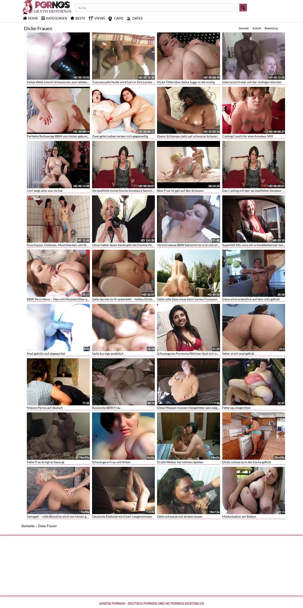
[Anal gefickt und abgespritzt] (58, 327)
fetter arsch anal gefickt (238, 353)
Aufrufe (256, 28)
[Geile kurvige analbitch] (123, 327)
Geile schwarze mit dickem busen (180, 516)
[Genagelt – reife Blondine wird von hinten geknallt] (58, 490)
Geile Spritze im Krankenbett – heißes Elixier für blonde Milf (133, 299)
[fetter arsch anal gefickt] (253, 327)
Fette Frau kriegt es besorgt (45, 462)
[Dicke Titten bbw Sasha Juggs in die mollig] (188, 56)
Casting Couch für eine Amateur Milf (247, 136)
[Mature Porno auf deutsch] (58, 382)
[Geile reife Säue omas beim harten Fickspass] (188, 273)
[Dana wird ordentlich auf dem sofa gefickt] (253, 273)
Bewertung (271, 28)
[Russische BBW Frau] (123, 382)
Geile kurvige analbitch (108, 353)
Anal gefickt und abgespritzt (46, 353)
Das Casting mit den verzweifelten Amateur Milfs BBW (259, 190)
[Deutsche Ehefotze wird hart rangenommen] (123, 490)
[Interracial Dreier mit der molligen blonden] (253, 56)
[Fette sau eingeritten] (253, 382)
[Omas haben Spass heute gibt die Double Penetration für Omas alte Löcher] (123, 219)
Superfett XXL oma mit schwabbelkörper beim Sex (256, 245)
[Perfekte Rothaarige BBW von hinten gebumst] (58, 110)
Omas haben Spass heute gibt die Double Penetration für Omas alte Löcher (143, 245)
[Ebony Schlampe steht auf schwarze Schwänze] (188, 110)
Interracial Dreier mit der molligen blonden (252, 82)
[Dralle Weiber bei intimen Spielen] (188, 436)
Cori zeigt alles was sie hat (45, 190)
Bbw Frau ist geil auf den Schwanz (180, 190)
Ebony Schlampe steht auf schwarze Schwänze (188, 136)
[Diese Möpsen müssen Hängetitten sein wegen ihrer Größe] (188, 382)
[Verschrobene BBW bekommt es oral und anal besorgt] (188, 219)
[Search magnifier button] (243, 7)
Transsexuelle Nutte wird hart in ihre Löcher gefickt (127, 82)
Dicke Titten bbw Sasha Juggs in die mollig (186, 82)
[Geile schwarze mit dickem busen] (188, 490)
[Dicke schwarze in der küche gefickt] (253, 436)
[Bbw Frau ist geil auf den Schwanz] (188, 164)
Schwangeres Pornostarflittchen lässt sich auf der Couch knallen (201, 353)
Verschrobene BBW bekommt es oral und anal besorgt (194, 245)
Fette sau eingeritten (236, 408)
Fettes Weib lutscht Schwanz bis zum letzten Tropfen (63, 82)
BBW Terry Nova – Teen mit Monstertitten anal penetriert (66, 299)
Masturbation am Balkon (239, 516)
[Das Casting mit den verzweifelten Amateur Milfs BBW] (253, 164)
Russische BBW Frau (106, 408)
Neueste (244, 28)
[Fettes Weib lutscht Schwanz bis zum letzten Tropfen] (58, 56)
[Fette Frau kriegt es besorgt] (58, 436)
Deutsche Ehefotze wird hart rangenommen (122, 516)
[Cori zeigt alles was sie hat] (58, 164)
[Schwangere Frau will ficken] (123, 436)
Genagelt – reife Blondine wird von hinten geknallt (61, 516)
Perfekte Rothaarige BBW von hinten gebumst (58, 136)
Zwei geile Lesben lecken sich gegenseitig (120, 136)
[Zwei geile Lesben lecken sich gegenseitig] (123, 110)
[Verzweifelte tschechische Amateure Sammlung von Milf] (123, 164)
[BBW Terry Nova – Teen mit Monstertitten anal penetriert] (58, 273)
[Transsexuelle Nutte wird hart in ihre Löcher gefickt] (123, 56)
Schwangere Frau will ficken (111, 462)
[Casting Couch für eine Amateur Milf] (253, 110)
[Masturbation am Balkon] (253, 490)
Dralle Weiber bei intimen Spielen (180, 462)
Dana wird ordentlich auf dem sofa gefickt (251, 299)
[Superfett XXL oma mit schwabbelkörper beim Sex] (253, 219)
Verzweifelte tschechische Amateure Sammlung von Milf (130, 190)
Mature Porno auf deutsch (45, 408)
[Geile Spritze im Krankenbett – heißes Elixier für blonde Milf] (123, 273)
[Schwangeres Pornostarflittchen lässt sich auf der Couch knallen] (188, 327)
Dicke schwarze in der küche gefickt (246, 462)
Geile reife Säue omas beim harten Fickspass (187, 299)
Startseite (28, 526)
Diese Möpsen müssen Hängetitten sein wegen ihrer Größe (197, 408)
